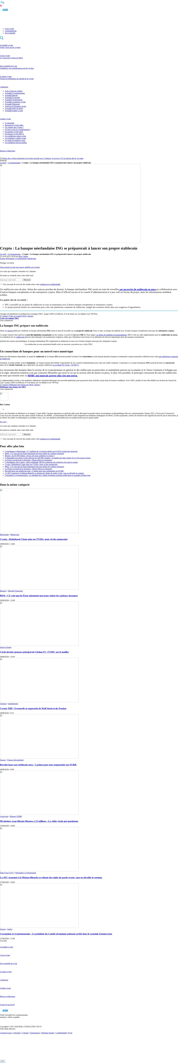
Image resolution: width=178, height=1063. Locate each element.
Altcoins (3, 704)
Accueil (3, 163)
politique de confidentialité (50, 284)
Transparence (35, 1033)
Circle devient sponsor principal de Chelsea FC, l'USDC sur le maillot (34, 652)
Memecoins (14, 535)
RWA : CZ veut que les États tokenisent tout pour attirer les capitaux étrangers (34, 454)
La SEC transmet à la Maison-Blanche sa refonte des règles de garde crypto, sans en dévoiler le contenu (44, 473)
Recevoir (27, 280)
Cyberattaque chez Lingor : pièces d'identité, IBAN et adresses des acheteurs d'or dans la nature (41, 462)
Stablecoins (31, 259)
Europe (3, 259)
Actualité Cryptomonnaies (15, 93)
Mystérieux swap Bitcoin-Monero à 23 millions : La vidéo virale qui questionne (39, 821)
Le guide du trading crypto (15, 140)
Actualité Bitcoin (11, 95)
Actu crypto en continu (13, 91)
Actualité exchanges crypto (15, 102)
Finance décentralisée (15, 760)
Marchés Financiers (15, 591)
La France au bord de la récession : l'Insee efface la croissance (28, 460)
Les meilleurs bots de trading (16, 143)
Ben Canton (23, 256)
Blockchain (4, 535)
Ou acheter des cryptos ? (14, 127)
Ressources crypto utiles (14, 125)
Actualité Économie (12, 98)
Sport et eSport (5, 647)
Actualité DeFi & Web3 (14, 108)
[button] (89, 3)
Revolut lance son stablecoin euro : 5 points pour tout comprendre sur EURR (34, 471)
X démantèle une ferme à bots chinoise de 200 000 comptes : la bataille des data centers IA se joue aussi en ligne (47, 458)
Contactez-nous (6, 1033)
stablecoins (20, 337)
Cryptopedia (9, 123)
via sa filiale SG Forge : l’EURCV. (65, 365)
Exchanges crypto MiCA (14, 134)
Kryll (70, 1033)
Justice (9, 929)
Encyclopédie (10, 33)
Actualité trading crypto (14, 111)
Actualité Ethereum (12, 104)
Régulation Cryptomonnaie (16, 259)
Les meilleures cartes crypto (15, 136)
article (9, 331)
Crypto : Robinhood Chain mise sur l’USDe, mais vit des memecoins (31, 464)
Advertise (16, 1033)
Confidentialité (61, 1033)
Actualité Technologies (13, 100)
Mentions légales (47, 1033)
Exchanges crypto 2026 (14, 132)
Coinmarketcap (10, 31)
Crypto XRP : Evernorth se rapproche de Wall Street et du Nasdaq (33, 708)
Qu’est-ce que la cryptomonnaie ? (18, 130)
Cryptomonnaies (14, 163)
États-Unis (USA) (7, 873)
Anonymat (4, 816)
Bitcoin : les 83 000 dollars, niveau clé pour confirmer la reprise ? (30, 456)
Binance (3, 591)
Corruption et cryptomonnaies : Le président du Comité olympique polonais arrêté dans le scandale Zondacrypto (47, 475)
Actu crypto (9, 29)
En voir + (3, 422)
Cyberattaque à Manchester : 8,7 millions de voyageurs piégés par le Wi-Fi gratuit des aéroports (41, 451)
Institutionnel (13, 704)
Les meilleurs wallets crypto (15, 138)
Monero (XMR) (16, 816)
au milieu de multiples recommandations (111, 335)
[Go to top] (2, 1061)
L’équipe (25, 1033)
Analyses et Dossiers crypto (15, 106)
